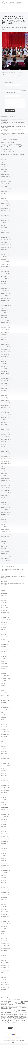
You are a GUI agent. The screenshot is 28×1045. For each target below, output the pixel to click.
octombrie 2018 (5, 385)
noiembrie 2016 (5, 436)
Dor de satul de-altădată (17, 1004)
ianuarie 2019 (4, 378)
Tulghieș (8, 1014)
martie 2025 (4, 203)
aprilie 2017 (4, 427)
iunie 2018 (3, 393)
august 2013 (4, 519)
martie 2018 (4, 400)
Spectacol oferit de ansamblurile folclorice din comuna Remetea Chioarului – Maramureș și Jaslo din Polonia (12, 145)
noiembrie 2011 (5, 558)
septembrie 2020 (5, 334)
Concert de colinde (7, 1005)
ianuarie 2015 (4, 483)
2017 (14, 1000)
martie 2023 (4, 261)
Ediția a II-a (7, 1006)
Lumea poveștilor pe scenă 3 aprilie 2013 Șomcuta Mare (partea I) (13, 19)
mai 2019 (3, 368)
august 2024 (4, 220)
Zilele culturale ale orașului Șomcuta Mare (15, 1017)
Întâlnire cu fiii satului (19, 1018)
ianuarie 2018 (4, 405)
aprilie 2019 (4, 371)
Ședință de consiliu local (13, 1020)
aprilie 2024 (4, 230)
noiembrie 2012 (5, 536)
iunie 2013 (3, 524)
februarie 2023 (4, 264)
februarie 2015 (4, 480)
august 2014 (4, 495)
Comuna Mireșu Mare (16, 1003)
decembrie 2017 (5, 407)
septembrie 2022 (5, 276)
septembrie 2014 (5, 492)
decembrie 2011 (5, 556)
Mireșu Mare (21, 1009)
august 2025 (4, 191)
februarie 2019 (4, 376)
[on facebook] (13, 1035)
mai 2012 (3, 546)
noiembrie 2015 (5, 461)
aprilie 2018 (4, 398)
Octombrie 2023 (10, 1011)
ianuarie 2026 (4, 179)
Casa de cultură (4, 1003)
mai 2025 (3, 198)
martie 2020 (4, 344)
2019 (19, 1000)
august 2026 (4, 162)
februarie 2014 (4, 507)
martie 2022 (4, 291)
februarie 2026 (4, 176)
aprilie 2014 (4, 502)
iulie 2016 (3, 444)
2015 (9, 1000)
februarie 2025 (4, 205)
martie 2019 (4, 373)
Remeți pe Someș (15, 1013)
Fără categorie (19, 72)
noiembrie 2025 (5, 184)
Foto (19, 1006)
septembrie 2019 (5, 359)
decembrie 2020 (5, 327)
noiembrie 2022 (5, 271)
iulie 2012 (3, 541)
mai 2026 (3, 169)
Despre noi (21, 7)
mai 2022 (3, 286)
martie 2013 (4, 529)
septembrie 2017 (5, 415)
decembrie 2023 (5, 239)
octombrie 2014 (5, 490)
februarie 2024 (4, 235)
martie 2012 (4, 551)
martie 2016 (4, 451)
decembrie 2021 (5, 298)
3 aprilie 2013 (9, 74)
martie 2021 (4, 320)
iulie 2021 (3, 310)
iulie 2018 (3, 390)
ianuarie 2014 (4, 509)
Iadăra (21, 1006)
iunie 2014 (3, 497)
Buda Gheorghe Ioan (19, 1001)
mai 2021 (3, 315)
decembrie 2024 (5, 210)
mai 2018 (3, 395)
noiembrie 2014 (5, 487)
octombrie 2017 (5, 412)
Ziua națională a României (9, 1018)
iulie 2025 (3, 193)
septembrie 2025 (5, 188)
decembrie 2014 (5, 485)
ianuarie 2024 (4, 237)
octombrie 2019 (5, 356)
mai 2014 (3, 500)
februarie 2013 (4, 531)
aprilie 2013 (4, 526)
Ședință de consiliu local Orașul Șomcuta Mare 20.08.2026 (12, 119)
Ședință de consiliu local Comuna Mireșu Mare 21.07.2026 (12, 134)
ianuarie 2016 (4, 456)
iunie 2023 (3, 254)
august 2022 (4, 278)
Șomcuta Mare (15, 75)
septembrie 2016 (5, 439)
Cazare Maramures (6, 144)
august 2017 (4, 417)
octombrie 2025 (5, 186)
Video (11, 1014)
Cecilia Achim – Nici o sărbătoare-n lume (15, 151)
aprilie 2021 (4, 317)
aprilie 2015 (4, 475)
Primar (8, 1013)
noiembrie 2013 (5, 514)
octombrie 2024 (5, 215)
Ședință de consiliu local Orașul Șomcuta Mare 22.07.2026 (12, 130)
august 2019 (4, 361)
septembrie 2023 (5, 247)
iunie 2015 (3, 470)
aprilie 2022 (4, 288)
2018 (16, 1000)
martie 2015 (4, 478)
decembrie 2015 (5, 458)
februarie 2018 (4, 402)
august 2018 (4, 388)
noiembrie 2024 (5, 213)
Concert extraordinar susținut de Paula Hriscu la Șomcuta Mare (13, 127)
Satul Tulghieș (11, 142)
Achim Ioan (23, 1000)
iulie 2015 (3, 468)
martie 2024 (4, 232)
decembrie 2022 (5, 269)
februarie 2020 (4, 346)
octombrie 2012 (5, 539)
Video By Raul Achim (18, 1014)
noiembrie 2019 (5, 354)
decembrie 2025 (5, 181)
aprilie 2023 (4, 259)
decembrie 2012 (5, 534)
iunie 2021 (3, 312)
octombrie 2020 (5, 332)
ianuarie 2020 (4, 349)
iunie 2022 (3, 283)
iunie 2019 (3, 366)
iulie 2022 (3, 281)
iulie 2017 (3, 419)
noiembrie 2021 (5, 300)
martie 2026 (4, 174)
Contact (9, 9)
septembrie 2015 (5, 463)
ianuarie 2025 (4, 208)
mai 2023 (3, 256)
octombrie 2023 (5, 244)
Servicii (3, 9)
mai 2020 (3, 339)
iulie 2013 (3, 522)
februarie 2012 (4, 553)
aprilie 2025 (4, 201)
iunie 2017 (3, 422)
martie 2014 (4, 505)
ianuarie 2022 (4, 295)
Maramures (8, 75)
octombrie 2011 (5, 560)
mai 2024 (3, 227)
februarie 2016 (4, 453)
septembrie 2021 (5, 305)
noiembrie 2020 (5, 329)
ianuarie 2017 (4, 432)
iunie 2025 (3, 196)
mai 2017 (3, 424)
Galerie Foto (5, 7)
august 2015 (4, 466)
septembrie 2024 (5, 218)
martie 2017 (4, 429)
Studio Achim (13, 2)
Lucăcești (24, 1007)
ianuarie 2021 (4, 325)
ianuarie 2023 (4, 266)
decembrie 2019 (5, 351)
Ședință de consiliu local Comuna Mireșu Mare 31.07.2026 (12, 123)
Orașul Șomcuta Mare (14, 1012)
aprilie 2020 (4, 342)
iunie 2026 (3, 166)
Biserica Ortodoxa (7, 1001)
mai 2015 (3, 473)
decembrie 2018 (5, 380)
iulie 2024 (3, 222)
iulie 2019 (3, 363)
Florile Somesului (14, 1006)
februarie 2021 (4, 322)
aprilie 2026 (4, 171)
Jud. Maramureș (10, 1007)
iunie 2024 (3, 225)
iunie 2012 (3, 543)
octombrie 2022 (5, 273)
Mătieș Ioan (3, 1011)
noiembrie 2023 (5, 242)
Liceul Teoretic (17, 1007)
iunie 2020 (3, 337)
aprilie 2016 (4, 449)
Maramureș (14, 1009)
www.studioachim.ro (6, 77)
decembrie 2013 (5, 512)
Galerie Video (13, 7)
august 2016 (4, 441)
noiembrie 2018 (5, 383)
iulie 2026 (3, 164)
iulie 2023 (3, 252)
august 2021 (4, 308)
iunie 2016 (3, 446)
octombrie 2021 (5, 303)
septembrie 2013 (5, 517)
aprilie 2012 (4, 548)
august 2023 (4, 249)
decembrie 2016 (5, 434)
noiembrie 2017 (5, 410)
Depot (2, 149)
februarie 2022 (4, 293)
